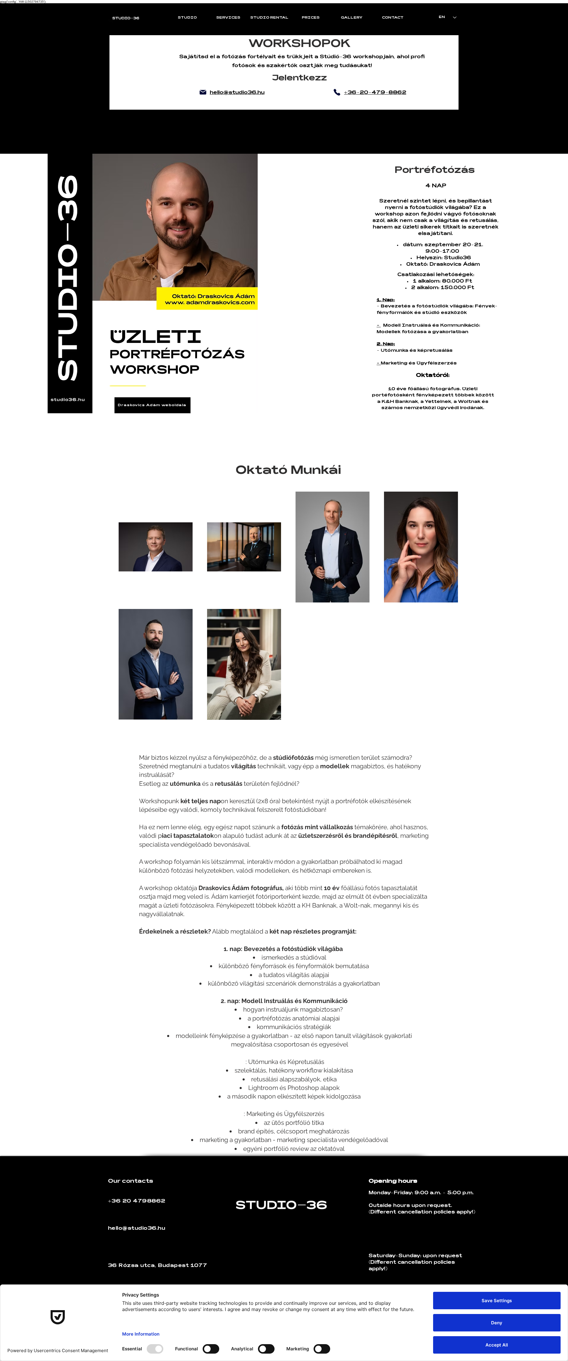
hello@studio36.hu (136, 1228)
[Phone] (337, 92)
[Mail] (203, 92)
